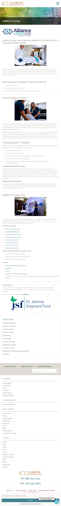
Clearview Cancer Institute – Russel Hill (16, 265)
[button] (48, 3)
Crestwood (9, 268)
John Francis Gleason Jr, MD (13, 237)
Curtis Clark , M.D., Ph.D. (12, 245)
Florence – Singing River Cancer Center (16, 273)
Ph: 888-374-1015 (30, 478)
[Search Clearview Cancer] (45, 371)
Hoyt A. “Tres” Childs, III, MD (13, 229)
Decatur (8, 271)
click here (26, 294)
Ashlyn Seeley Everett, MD (13, 240)
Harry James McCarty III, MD (13, 234)
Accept (30, 500)
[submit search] (57, 371)
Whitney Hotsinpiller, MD (12, 248)
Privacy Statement (33, 503)
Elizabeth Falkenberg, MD (13, 231)
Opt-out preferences (24, 503)
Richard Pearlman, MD (12, 242)
